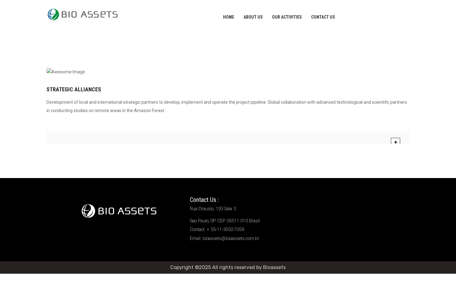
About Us (253, 17)
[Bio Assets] (82, 13)
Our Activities (287, 17)
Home (228, 17)
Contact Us (323, 17)
